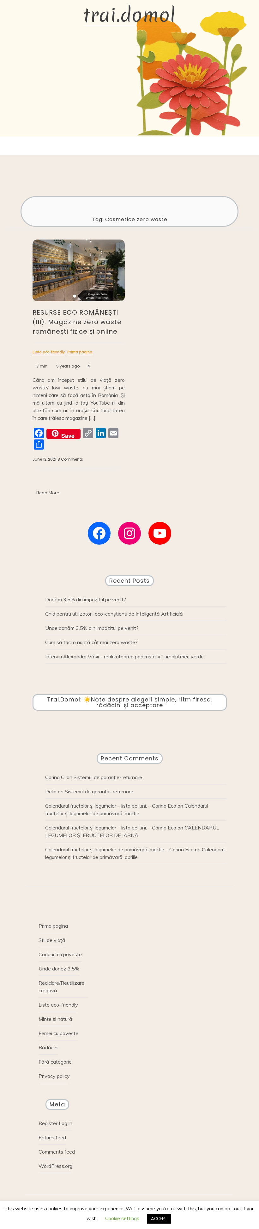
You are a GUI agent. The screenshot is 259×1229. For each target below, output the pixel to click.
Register (48, 1123)
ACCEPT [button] (159, 1218)
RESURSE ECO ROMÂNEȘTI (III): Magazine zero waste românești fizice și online (77, 322)
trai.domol (129, 15)
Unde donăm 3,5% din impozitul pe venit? (92, 628)
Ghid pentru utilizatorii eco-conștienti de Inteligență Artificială (114, 614)
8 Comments (70, 459)
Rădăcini (48, 1047)
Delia (51, 791)
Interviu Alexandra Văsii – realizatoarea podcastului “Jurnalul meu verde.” (125, 656)
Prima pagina (53, 926)
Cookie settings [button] (122, 1218)
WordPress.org (55, 1166)
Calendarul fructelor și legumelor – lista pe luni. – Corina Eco (110, 806)
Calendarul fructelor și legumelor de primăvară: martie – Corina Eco (119, 849)
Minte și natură (55, 1019)
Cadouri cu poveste (60, 954)
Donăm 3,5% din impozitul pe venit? (85, 599)
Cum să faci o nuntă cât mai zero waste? (91, 642)
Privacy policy (54, 1076)
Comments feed (57, 1152)
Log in (65, 1123)
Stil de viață (52, 940)
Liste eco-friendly (58, 1005)
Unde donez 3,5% (59, 968)
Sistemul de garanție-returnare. (108, 777)
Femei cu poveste (58, 1033)
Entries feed (52, 1137)
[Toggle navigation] (123, 145)
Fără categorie (55, 1062)
